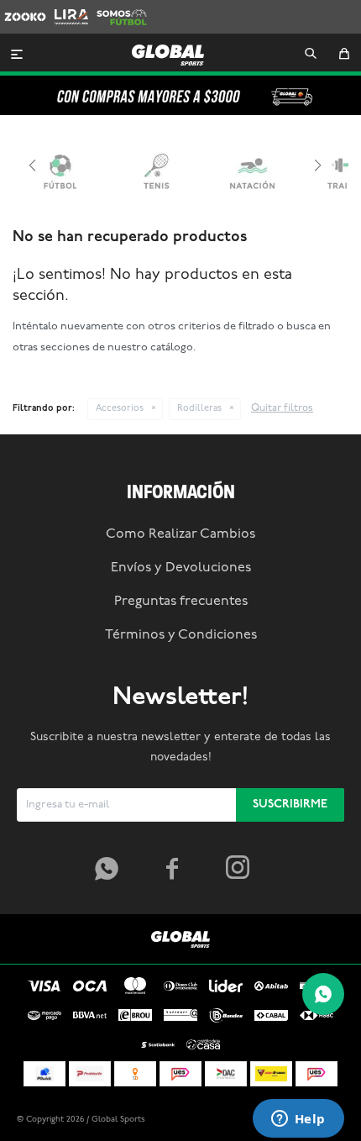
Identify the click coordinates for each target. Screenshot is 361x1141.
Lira (64, 8)
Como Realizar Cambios (180, 534)
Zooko (20, 8)
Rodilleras (199, 408)
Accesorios (120, 408)
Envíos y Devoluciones (181, 568)
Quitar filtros (282, 408)
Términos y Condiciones (181, 635)
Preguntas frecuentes (181, 601)
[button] (310, 55)
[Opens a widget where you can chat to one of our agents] (298, 1120)
